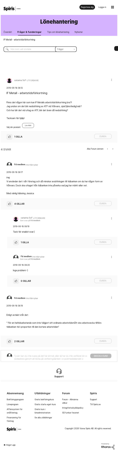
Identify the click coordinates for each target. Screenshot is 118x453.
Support (93, 399)
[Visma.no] (12, 8)
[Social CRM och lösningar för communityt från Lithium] (107, 446)
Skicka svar (101, 355)
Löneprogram (12, 404)
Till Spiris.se (95, 404)
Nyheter (79, 32)
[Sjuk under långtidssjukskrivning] (107, 148)
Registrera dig (87, 7)
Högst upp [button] (10, 445)
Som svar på (30, 220)
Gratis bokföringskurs (44, 399)
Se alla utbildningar (43, 417)
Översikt (7, 32)
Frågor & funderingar (29, 32)
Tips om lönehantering (58, 32)
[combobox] (38, 49)
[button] (111, 80)
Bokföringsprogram (15, 399)
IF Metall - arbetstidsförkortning (19, 39)
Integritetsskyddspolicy (72, 408)
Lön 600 (28, 125)
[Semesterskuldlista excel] (112, 148)
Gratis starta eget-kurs (45, 404)
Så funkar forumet (70, 412)
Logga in (102, 7)
